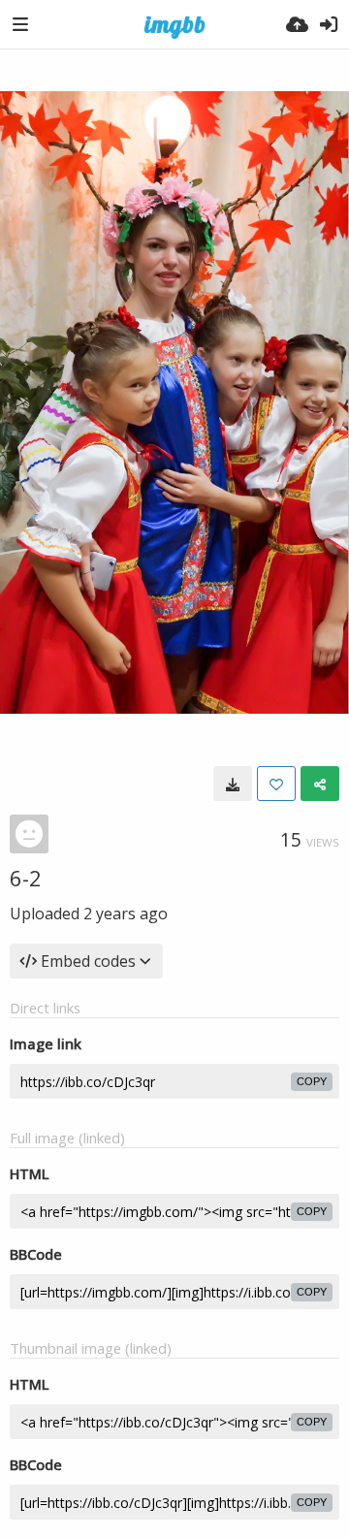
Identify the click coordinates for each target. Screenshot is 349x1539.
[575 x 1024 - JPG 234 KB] (232, 783)
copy (312, 1081)
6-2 (26, 877)
